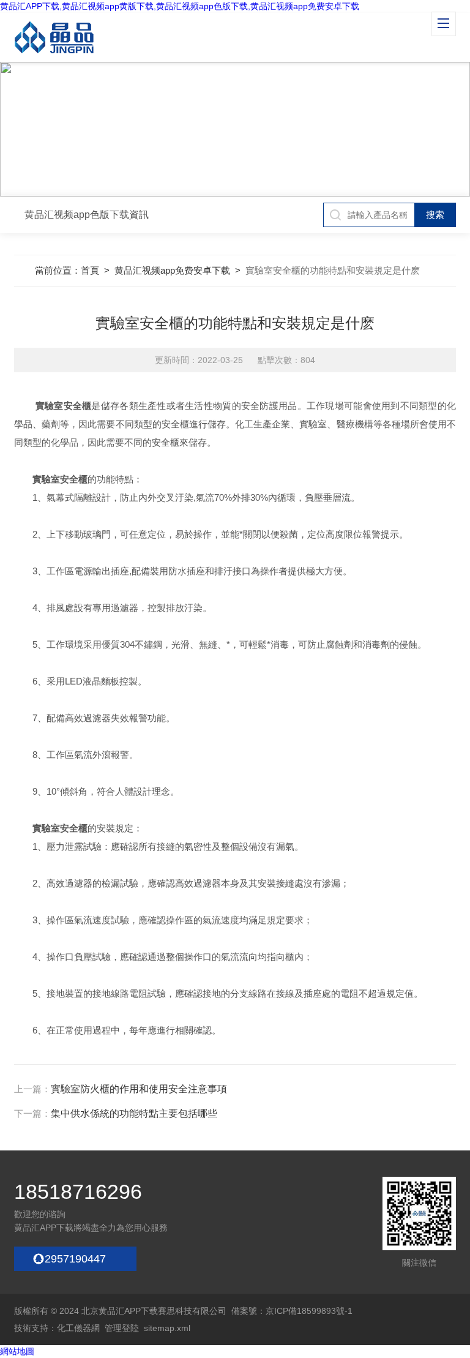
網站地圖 (17, 1351)
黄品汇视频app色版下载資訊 (86, 214)
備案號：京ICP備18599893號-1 (291, 1311)
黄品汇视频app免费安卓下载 (172, 270)
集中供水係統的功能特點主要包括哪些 (134, 1113)
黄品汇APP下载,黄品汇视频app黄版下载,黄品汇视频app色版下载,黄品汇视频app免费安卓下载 (179, 6)
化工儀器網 (78, 1328)
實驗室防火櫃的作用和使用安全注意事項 (139, 1089)
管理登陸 (122, 1328)
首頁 (90, 270)
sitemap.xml (167, 1328)
